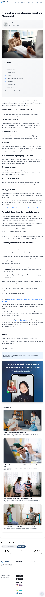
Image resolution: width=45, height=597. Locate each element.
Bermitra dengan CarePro (21, 563)
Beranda (17, 2)
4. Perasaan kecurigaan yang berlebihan (14, 78)
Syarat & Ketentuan (35, 565)
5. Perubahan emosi (10, 81)
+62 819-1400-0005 (5, 577)
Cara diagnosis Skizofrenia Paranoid (12, 93)
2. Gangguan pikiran (10, 72)
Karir (37, 2)
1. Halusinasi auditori (10, 69)
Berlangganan (21, 546)
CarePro (15, 321)
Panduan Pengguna (35, 569)
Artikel (41, 2)
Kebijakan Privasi (34, 563)
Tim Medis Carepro (14, 24)
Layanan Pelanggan (35, 567)
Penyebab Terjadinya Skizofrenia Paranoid (13, 90)
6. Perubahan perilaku (10, 84)
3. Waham (8, 75)
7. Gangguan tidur (9, 87)
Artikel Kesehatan (19, 565)
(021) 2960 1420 (22, 321)
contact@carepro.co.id (6, 575)
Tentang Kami (31, 2)
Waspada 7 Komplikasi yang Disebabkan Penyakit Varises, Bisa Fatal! (24, 208)
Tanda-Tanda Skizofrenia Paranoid (12, 66)
